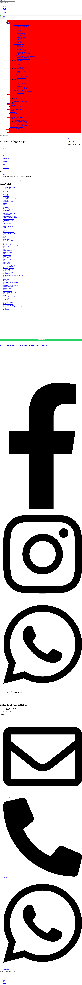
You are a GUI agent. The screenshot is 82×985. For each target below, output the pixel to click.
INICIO (2, 974)
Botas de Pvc (6, 207)
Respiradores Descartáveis (9, 292)
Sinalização (6, 298)
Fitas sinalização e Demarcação (11, 245)
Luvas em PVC (7, 255)
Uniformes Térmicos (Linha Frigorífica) (13, 306)
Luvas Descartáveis (8, 250)
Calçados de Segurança (9, 213)
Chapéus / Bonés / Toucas (9, 224)
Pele (4, 278)
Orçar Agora (41, 339)
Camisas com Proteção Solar (10, 217)
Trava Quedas (6, 301)
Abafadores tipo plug (8, 188)
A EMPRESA (8, 974)
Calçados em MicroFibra (9, 216)
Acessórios (6, 191)
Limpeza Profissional (8, 700)
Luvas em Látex (7, 253)
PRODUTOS (16, 974)
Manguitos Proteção (8, 266)
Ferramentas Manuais (8, 242)
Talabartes (5, 299)
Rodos (4, 295)
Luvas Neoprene (7, 259)
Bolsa (4, 204)
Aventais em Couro (8, 201)
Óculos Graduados (8, 270)
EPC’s (4, 697)
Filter (20, 179)
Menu (3, 18)
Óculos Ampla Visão (8, 269)
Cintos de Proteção (8, 226)
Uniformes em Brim (8, 304)
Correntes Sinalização (8, 232)
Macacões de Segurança (9, 265)
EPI (4, 237)
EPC (4, 236)
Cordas (5, 230)
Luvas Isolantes (7, 256)
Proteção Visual (7, 288)
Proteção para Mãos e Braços (10, 285)
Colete (4, 227)
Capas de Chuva (7, 223)
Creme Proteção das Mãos (9, 233)
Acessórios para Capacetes (10, 198)
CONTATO (24, 974)
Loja (4, 8)
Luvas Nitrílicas (7, 260)
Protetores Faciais (7, 291)
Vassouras (5, 308)
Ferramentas (6, 239)
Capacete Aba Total (8, 220)
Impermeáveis (6, 246)
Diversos (5, 234)
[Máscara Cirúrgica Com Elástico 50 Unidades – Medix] (12, 335)
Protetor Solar (6, 289)
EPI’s (4, 695)
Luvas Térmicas (7, 262)
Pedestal (5, 276)
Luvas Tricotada (7, 263)
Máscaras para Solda (8, 268)
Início (4, 6)
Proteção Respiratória (8, 286)
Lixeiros (5, 249)
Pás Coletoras (6, 273)
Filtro (4, 243)
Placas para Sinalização (9, 279)
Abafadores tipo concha (9, 187)
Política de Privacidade (6, 977)
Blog (4, 9)
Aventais (5, 200)
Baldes (5, 203)
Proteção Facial (7, 283)
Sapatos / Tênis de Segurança (10, 296)
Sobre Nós (6, 11)
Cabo (4, 211)
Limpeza (5, 247)
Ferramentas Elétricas (8, 240)
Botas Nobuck (6, 210)
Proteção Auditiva (7, 281)
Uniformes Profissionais (9, 305)
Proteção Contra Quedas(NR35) (11, 282)
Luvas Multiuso (7, 258)
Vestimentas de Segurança (9, 701)
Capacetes (5, 222)
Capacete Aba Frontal (8, 219)
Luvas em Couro (7, 252)
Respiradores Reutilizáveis (10, 294)
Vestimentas (6, 309)
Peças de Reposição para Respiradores (13, 275)
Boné (4, 206)
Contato (5, 12)
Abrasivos (5, 190)
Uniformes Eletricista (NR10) (10, 302)
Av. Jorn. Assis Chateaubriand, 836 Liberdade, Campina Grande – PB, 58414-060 (11, 380)
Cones (4, 229)
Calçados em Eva (7, 214)
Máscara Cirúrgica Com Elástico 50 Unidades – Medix (23, 345)
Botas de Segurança (8, 209)
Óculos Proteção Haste (9, 272)
